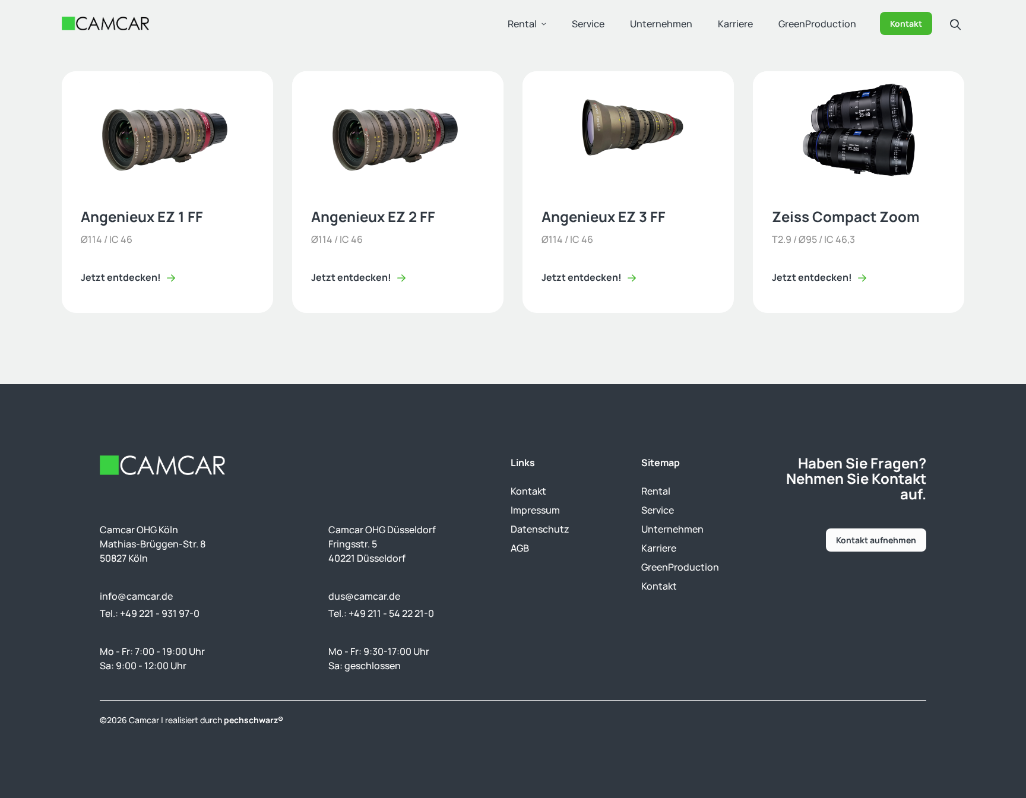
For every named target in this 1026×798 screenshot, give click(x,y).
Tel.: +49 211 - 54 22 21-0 (381, 613)
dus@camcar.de (364, 596)
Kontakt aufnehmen (876, 540)
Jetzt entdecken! (121, 277)
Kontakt (906, 23)
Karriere (735, 23)
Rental (522, 23)
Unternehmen (661, 23)
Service (588, 23)
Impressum (535, 510)
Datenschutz (540, 529)
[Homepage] (105, 23)
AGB (520, 548)
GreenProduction (817, 23)
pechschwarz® (253, 720)
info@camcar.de (136, 596)
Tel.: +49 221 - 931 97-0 (150, 613)
